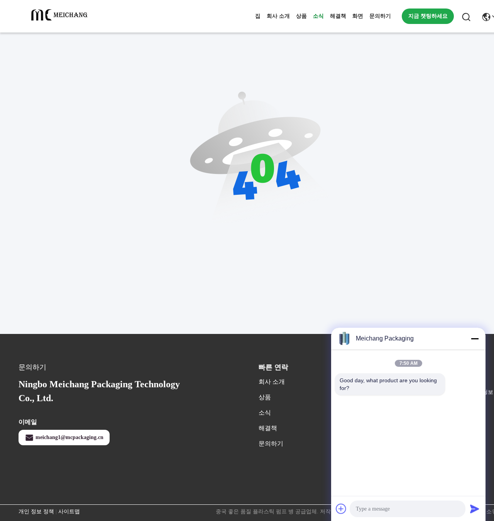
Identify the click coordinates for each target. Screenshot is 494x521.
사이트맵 (69, 511)
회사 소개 (278, 16)
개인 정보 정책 (36, 511)
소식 (318, 16)
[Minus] (474, 338)
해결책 (338, 16)
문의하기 (380, 16)
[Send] (475, 508)
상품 (301, 16)
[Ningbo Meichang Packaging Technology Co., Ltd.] (61, 16)
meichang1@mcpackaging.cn (69, 437)
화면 (357, 16)
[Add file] (341, 508)
